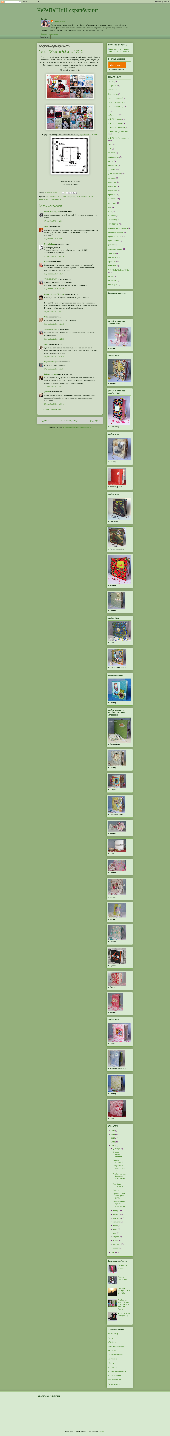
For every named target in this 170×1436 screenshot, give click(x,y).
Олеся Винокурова (52, 211)
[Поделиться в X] (72, 193)
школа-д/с (112, 285)
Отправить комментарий (51, 409)
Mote (46, 226)
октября (116, 1214)
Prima (110, 1338)
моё (78, 196)
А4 (109, 111)
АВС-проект (113, 115)
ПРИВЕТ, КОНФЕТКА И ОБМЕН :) (124, 1291)
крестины (112, 195)
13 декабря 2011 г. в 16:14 (54, 256)
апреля (116, 1237)
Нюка (46, 261)
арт (109, 144)
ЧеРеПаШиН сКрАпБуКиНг (50, 199)
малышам (112, 199)
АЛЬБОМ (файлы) (68, 196)
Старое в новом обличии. (117, 1154)
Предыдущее (95, 420)
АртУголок (112, 1359)
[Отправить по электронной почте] (67, 193)
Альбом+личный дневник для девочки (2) (119, 1177)
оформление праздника (118, 228)
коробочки (112, 190)
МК (109, 207)
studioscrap (113, 1351)
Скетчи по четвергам (117, 1371)
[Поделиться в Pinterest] (76, 193)
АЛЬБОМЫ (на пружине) (118, 138)
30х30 (110, 90)
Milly (46, 344)
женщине (112, 178)
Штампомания (114, 1384)
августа (116, 1222)
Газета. (116, 1190)
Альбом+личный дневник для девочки (119, 1204)
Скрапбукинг (44, 37)
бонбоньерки (113, 157)
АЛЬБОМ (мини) (115, 119)
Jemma (47, 391)
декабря (117, 1149)
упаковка (112, 253)
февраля (117, 1244)
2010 (113, 1252)
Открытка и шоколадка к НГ (119, 1168)
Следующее (44, 420)
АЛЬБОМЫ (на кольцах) (118, 132)
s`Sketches (112, 1342)
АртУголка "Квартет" (89, 134)
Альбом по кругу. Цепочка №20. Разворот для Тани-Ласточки (124, 1304)
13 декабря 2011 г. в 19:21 (54, 311)
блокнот (111, 153)
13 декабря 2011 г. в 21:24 (54, 356)
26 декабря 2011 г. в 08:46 (54, 404)
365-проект (113, 94)
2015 (113, 1131)
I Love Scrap (113, 1334)
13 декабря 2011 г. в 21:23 (54, 339)
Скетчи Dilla (113, 1367)
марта (116, 1240)
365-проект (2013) (115, 107)
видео (110, 161)
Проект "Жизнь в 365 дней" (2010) (119, 1196)
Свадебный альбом (122, 1267)
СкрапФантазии (114, 1380)
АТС (110, 149)
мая (115, 1233)
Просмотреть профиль (49, 34)
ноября (116, 1211)
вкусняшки (112, 165)
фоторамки (113, 257)
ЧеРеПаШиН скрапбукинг (68, 9)
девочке (111, 170)
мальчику (112, 203)
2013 (113, 1138)
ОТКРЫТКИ (113, 224)
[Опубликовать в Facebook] (74, 193)
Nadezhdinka (49, 244)
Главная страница (69, 420)
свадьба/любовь (115, 249)
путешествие (113, 241)
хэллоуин (112, 266)
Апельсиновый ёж (115, 1355)
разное (111, 245)
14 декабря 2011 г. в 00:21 (54, 369)
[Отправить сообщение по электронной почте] (63, 192)
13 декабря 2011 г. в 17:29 (54, 288)
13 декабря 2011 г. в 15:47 (54, 238)
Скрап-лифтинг (114, 1376)
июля (115, 1226)
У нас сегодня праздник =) (124, 1314)
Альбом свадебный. (122, 1278)
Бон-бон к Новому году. (119, 1185)
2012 (113, 1142)
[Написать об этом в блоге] (69, 193)
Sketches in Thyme (116, 1346)
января (116, 1248)
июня (115, 1229)
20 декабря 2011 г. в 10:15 (54, 386)
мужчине (112, 216)
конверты (112, 182)
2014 (113, 1134)
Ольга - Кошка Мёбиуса (54, 294)
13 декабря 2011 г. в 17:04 (54, 273)
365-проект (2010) (53, 196)
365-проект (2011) (115, 102)
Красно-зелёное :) (118, 1161)
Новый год (112, 220)
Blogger (102, 1431)
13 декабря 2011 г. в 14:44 (54, 221)
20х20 (110, 81)
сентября (117, 1218)
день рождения (114, 174)
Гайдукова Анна (51, 374)
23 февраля (113, 86)
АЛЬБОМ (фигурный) (117, 127)
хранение (112, 262)
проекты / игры (87, 196)
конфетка (112, 186)
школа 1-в (112, 281)
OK (45, 316)
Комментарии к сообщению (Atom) (77, 427)
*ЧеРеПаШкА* (60, 21)
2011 (113, 1146)
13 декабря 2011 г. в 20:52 (54, 324)
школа (111, 276)
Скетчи (111, 1363)
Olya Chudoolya (50, 361)
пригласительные (115, 232)
